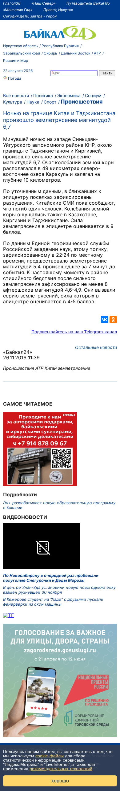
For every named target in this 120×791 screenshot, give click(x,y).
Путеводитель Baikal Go (88, 3)
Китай (51, 368)
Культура (12, 101)
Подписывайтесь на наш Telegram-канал (74, 331)
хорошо (60, 780)
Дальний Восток (75, 53)
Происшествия (81, 101)
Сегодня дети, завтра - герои (30, 16)
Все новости (16, 95)
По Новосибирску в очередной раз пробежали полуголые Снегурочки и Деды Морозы (50, 578)
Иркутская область (20, 46)
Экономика (69, 95)
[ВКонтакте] (104, 319)
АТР (97, 53)
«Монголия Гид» (17, 9)
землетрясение (74, 368)
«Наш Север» (43, 3)
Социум (93, 95)
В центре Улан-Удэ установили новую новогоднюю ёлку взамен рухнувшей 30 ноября (59, 590)
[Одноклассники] (113, 319)
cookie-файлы (49, 755)
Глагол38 (11, 3)
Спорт (50, 101)
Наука (32, 101)
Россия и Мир (15, 60)
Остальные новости (96, 347)
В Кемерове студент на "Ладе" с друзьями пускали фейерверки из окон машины (53, 602)
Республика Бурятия (60, 46)
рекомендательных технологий (61, 768)
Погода (14, 78)
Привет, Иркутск (58, 9)
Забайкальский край (21, 53)
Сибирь (50, 53)
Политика (43, 95)
